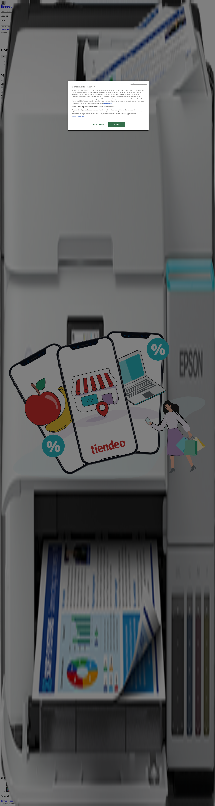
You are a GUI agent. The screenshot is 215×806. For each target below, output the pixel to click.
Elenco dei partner (78, 116)
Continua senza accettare (139, 84)
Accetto (116, 124)
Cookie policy (107, 103)
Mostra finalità (98, 124)
